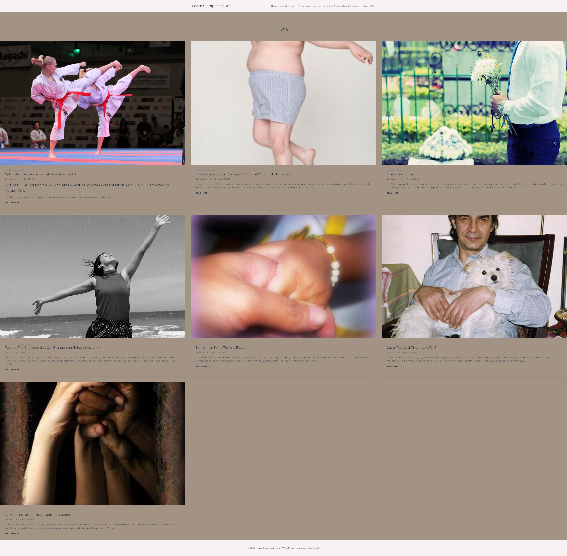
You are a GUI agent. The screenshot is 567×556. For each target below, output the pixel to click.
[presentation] (92, 103)
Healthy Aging (394, 171)
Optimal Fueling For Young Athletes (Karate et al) (41, 174)
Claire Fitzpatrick (14, 179)
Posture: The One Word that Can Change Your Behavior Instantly (52, 347)
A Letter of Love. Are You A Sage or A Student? (39, 515)
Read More (12, 202)
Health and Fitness (14, 171)
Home (274, 6)
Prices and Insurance (310, 6)
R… (114, 197)
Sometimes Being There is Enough (222, 347)
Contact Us (368, 6)
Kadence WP (313, 548)
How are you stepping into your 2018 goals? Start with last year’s (243, 174)
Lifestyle (9, 511)
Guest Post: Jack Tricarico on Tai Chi (413, 347)
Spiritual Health (204, 344)
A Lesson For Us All (401, 174)
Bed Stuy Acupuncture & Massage (342, 6)
